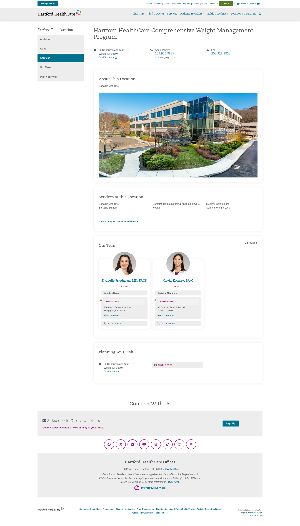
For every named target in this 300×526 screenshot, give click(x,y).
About (43, 48)
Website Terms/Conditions (209, 509)
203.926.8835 (164, 53)
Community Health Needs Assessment (96, 509)
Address (45, 39)
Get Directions (107, 57)
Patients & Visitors (191, 14)
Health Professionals (172, 4)
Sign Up (230, 423)
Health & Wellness (217, 14)
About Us (158, 4)
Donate (226, 4)
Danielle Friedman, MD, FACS (124, 280)
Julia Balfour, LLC (255, 513)
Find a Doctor (156, 14)
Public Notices (161, 513)
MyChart (186, 4)
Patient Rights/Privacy (185, 509)
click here (173, 482)
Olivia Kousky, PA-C (178, 280)
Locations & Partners (243, 14)
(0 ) (257, 4)
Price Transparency (145, 509)
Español (148, 4)
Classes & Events (246, 4)
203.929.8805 (220, 53)
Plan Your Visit (48, 76)
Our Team (45, 67)
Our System (47, 4)
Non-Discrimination (164, 509)
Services (172, 14)
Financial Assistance (125, 509)
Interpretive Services (153, 488)
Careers (195, 4)
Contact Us (213, 4)
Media (204, 4)
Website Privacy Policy (142, 513)
